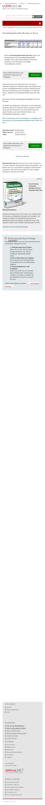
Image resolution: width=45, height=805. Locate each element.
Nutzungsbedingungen (17, 733)
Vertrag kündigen (15, 726)
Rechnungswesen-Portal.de (15, 787)
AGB (8, 712)
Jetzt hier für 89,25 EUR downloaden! (15, 227)
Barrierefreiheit (14, 731)
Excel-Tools (20, 27)
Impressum (12, 738)
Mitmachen (10, 749)
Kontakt (9, 707)
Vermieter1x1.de (12, 792)
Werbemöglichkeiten (13, 709)
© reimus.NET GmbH (9, 801)
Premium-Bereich (11, 3)
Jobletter (9, 757)
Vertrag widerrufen (16, 728)
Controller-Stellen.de (13, 784)
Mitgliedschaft (11, 747)
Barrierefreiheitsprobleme (14, 752)
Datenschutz (12, 736)
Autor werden (11, 744)
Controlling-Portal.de (13, 782)
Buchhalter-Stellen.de (13, 789)
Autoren (22, 3)
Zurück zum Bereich (22, 156)
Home (4, 27)
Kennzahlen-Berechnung (33, 27)
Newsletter (10, 754)
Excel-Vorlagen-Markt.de (14, 794)
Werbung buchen (34, 3)
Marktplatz (11, 27)
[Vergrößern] (23, 44)
